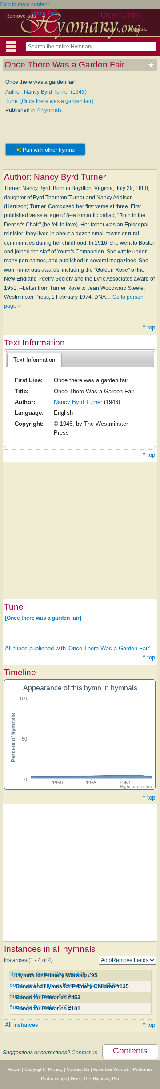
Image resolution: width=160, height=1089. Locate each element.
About (14, 1069)
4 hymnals (49, 110)
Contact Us (78, 1069)
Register (139, 29)
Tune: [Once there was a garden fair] (49, 101)
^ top (149, 327)
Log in (110, 29)
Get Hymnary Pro (101, 1078)
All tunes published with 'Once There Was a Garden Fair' (77, 648)
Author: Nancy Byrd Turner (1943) (46, 92)
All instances (21, 1025)
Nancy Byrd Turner (78, 402)
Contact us (84, 1052)
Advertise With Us (111, 1069)
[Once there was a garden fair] (43, 618)
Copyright (34, 1069)
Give (75, 1078)
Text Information (34, 359)
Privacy (55, 1069)
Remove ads (20, 16)
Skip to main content (24, 4)
